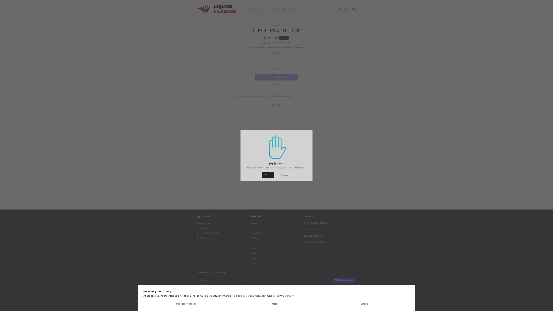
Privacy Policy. (286, 295)
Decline (364, 303)
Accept (275, 303)
